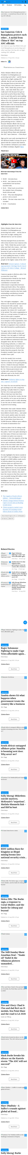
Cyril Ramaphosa (20, 515)
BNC (3, 5)
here (22, 147)
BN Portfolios (18, 5)
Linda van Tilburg (6, 1017)
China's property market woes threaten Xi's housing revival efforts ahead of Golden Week (13, 509)
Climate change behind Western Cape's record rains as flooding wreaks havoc (13, 503)
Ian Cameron (4, 518)
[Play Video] (14, 161)
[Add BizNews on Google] (14, 67)
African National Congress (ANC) (9, 515)
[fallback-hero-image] (6, 555)
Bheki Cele (11, 518)
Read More (14, 669)
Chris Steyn (4, 55)
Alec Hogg (4, 707)
